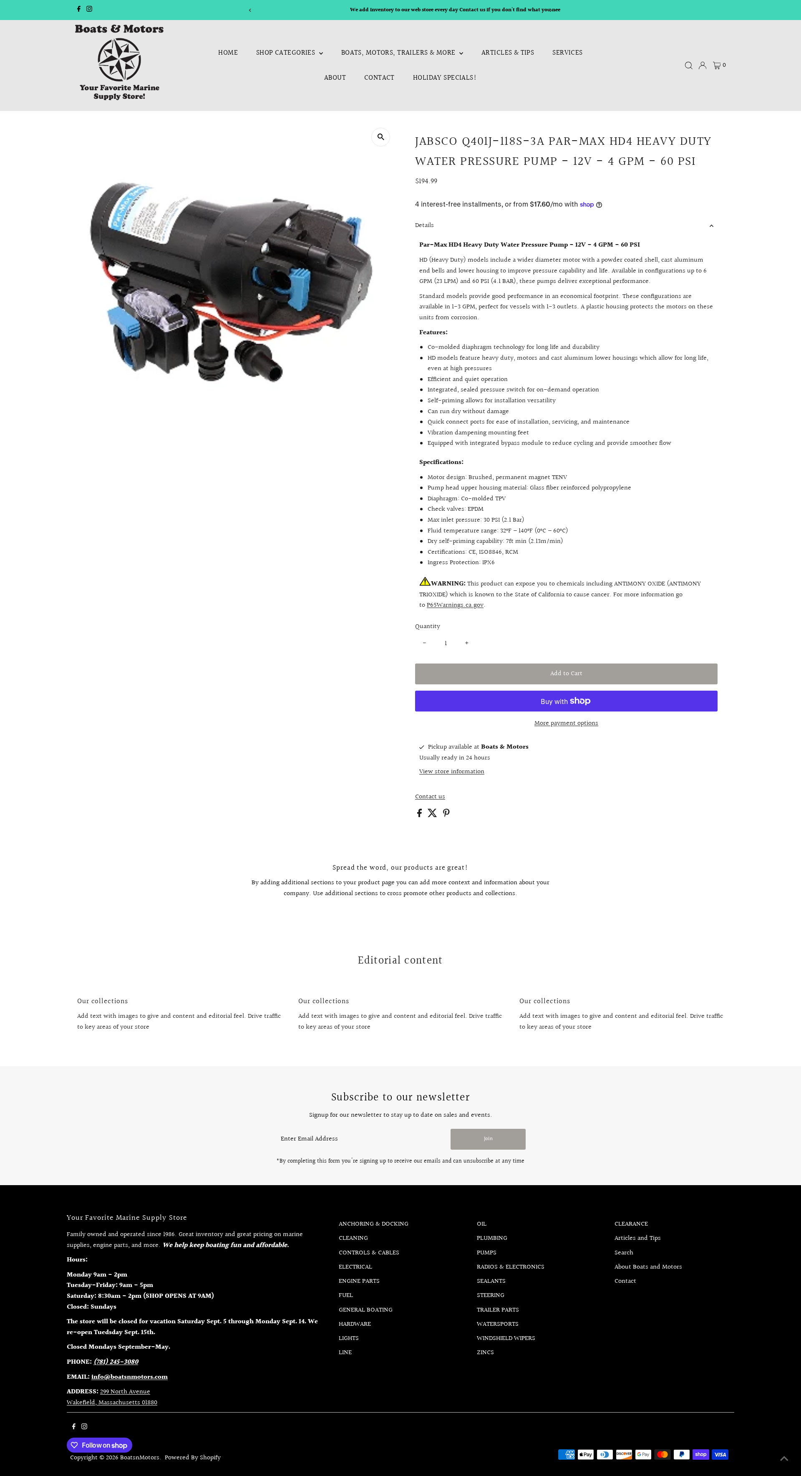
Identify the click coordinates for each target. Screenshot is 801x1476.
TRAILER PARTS (498, 1310)
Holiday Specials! (445, 77)
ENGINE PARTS (359, 1281)
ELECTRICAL (355, 1267)
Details (424, 225)
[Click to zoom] (380, 137)
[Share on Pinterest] (446, 815)
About (335, 77)
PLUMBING (492, 1238)
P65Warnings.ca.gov (455, 605)
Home (228, 52)
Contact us (430, 797)
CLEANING (353, 1238)
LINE (345, 1352)
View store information (451, 772)
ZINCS (485, 1352)
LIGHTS (349, 1338)
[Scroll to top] (784, 1459)
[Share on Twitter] (433, 815)
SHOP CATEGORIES (286, 52)
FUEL (346, 1295)
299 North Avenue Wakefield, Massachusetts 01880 (112, 1397)
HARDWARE (355, 1324)
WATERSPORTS (498, 1324)
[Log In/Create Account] (702, 65)
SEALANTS (491, 1281)
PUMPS (486, 1253)
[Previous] (250, 10)
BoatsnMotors (139, 1458)
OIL (481, 1224)
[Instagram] (89, 10)
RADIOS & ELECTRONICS (510, 1267)
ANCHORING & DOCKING (373, 1224)
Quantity (427, 626)
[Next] (551, 10)
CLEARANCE (631, 1224)
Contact (379, 77)
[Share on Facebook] (420, 815)
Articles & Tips (507, 52)
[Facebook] (79, 10)
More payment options (566, 723)
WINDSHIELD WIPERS (506, 1338)
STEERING (490, 1295)
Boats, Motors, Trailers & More (399, 52)
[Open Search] (689, 65)
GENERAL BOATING (366, 1310)
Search (624, 1253)
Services (567, 52)
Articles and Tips (638, 1238)
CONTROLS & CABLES (369, 1253)
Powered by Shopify (193, 1458)
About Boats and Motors (648, 1267)
